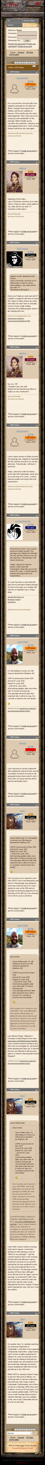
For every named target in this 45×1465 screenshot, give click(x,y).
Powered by (16, 1448)
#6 (36, 515)
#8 (36, 737)
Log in (16, 151)
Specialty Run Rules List (16, 597)
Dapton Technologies (23, 1462)
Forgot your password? (17, 44)
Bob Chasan (22, 249)
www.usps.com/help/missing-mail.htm (22, 1041)
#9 (36, 805)
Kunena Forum (27, 1448)
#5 (36, 425)
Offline (30, 82)
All (8, 21)
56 (34, 66)
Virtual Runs (12, 602)
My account (22, 15)
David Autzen (22, 78)
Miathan (22, 743)
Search (10, 25)
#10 (36, 919)
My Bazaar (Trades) (14, 599)
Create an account (25, 46)
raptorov (22, 168)
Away (31, 172)
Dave (22, 811)
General (21, 52)
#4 (36, 347)
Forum (12, 52)
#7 (36, 636)
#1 (36, 72)
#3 (36, 243)
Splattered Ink (37, 1460)
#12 (36, 1313)
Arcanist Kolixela (22, 521)
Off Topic (29, 52)
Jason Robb (22, 642)
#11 (36, 1090)
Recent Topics (29, 21)
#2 (36, 162)
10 (34, 63)
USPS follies (14, 55)
